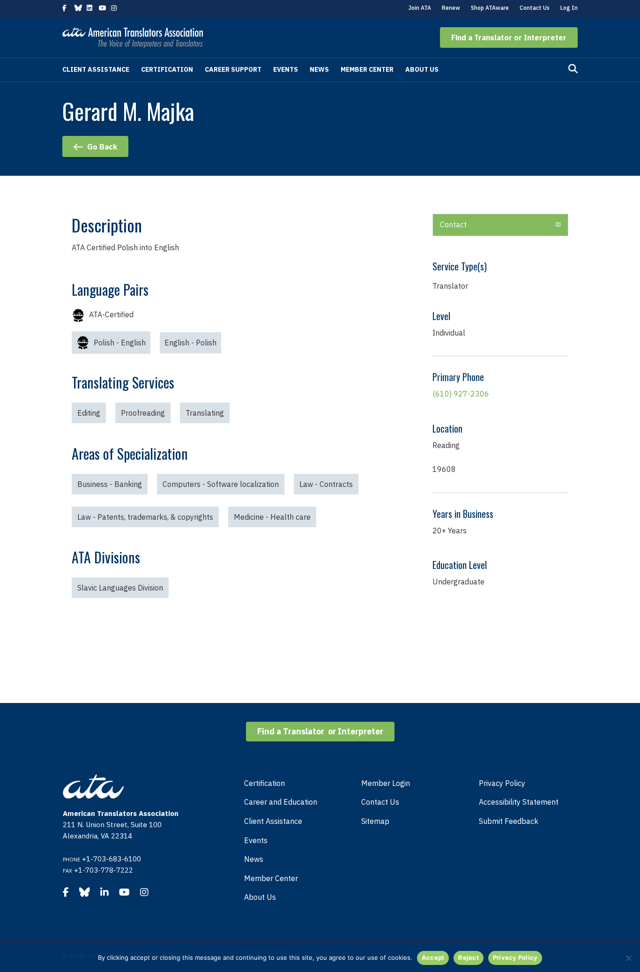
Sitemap (375, 821)
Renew (451, 7)
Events (285, 69)
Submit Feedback (508, 821)
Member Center (367, 69)
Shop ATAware (490, 7)
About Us (422, 69)
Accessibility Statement (518, 802)
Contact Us (535, 7)
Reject (468, 957)
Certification (167, 69)
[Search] (573, 68)
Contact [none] (453, 224)
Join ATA (420, 7)
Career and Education (280, 802)
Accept (433, 957)
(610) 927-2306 (460, 393)
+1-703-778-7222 (103, 870)
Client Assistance (95, 69)
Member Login (385, 783)
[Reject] (628, 958)
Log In (569, 7)
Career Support (233, 69)
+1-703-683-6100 (111, 858)
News (319, 69)
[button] (509, 37)
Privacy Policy (502, 783)
